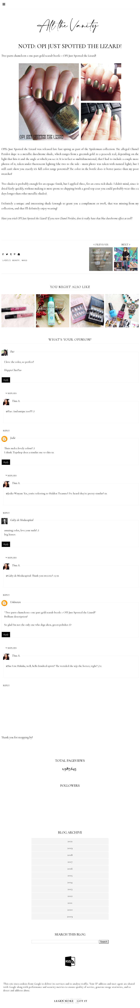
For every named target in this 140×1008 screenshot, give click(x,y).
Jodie (12, 438)
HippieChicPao (13, 370)
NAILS (24, 260)
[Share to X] (7, 254)
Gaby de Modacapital (21, 520)
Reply (5, 379)
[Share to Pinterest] (14, 254)
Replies (12, 393)
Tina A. (16, 401)
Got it (82, 1001)
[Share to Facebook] (3, 254)
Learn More (63, 1001)
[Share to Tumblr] (10, 254)
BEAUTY (15, 260)
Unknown (15, 602)
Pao (12, 351)
